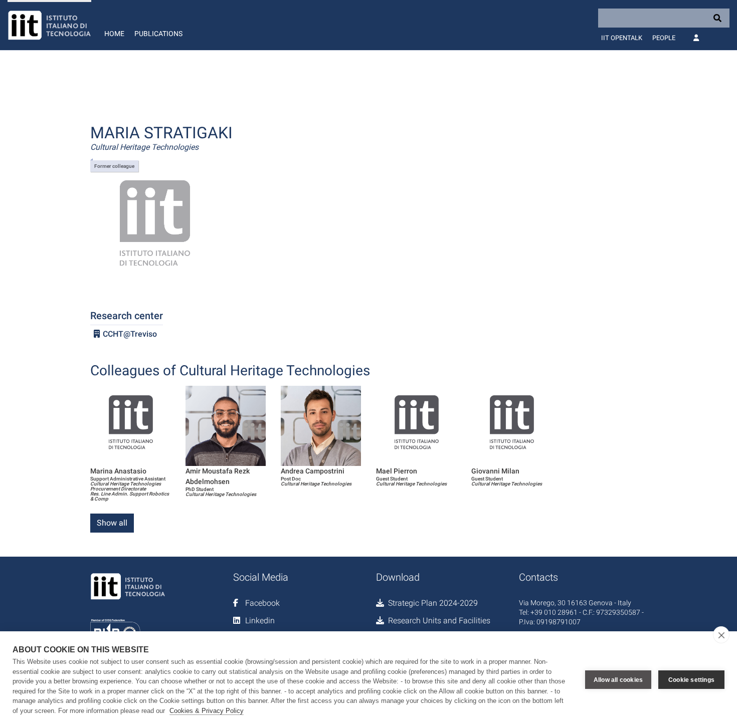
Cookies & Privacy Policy (206, 710)
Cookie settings (691, 679)
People (663, 38)
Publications (158, 34)
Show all (112, 523)
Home (114, 34)
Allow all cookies (618, 679)
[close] (721, 634)
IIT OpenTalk (621, 38)
